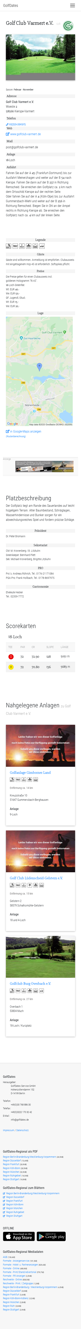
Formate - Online (11, 1268)
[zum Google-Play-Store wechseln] (51, 1240)
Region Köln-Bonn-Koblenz (16, 1298)
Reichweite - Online (12, 1279)
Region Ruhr (9, 1305)
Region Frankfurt (11, 1164)
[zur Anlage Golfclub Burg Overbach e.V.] (40, 957)
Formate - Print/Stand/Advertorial (20, 1272)
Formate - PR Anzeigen (14, 1275)
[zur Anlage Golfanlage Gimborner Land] (40, 746)
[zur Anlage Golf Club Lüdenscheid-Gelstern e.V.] (40, 851)
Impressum (8, 1130)
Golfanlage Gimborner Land (30, 772)
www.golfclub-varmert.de (25, 134)
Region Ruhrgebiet (12, 1175)
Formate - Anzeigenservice (16, 1260)
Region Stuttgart (11, 1179)
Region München (11, 1171)
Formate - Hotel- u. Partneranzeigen (21, 1264)
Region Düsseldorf (12, 1160)
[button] (9, 246)
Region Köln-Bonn (12, 1168)
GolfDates (10, 5)
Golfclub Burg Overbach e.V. (30, 983)
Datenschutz (22, 1130)
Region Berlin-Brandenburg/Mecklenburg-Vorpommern (30, 1156)
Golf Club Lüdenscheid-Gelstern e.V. (36, 878)
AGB (5, 1257)
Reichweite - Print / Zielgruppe (18, 1283)
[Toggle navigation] (72, 5)
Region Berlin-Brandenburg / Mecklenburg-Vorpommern (30, 1287)
